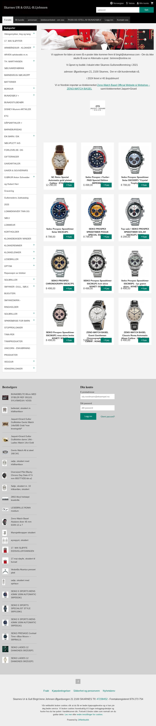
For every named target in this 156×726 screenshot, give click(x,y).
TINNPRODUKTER (13, 341)
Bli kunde (19, 20)
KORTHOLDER (11, 232)
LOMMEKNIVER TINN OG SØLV (17, 214)
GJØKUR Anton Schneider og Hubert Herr (17, 180)
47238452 (102, 699)
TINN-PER (9, 334)
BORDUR (8, 89)
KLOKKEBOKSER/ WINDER (17, 238)
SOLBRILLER (10, 280)
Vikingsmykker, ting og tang (17, 34)
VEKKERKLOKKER (13, 368)
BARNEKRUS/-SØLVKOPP (17, 75)
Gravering (9, 191)
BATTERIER (10, 82)
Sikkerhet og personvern (86, 691)
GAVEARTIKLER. (12, 163)
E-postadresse (87, 392)
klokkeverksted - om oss (52, 20)
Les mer (69, 714)
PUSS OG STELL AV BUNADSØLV (84, 20)
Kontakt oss (122, 20)
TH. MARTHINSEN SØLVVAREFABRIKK (14, 64)
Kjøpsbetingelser (61, 691)
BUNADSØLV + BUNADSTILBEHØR (14, 99)
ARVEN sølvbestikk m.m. (16, 54)
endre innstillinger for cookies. (90, 714)
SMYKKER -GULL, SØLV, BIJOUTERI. (16, 290)
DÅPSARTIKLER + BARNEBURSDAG (13, 126)
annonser (32, 20)
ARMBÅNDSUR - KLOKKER (17, 48)
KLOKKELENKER (12, 252)
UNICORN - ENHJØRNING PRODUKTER (17, 351)
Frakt (46, 691)
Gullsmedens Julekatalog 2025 (16, 201)
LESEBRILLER (11, 259)
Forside (7, 20)
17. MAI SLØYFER (13, 41)
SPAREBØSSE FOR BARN (17, 321)
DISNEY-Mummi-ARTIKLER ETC (17, 112)
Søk (146, 10)
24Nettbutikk (83, 720)
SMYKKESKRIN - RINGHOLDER (12, 303)
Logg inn (109, 20)
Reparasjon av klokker (15, 273)
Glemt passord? (108, 416)
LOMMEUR (9, 225)
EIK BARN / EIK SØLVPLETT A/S (12, 139)
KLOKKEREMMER (13, 245)
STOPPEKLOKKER (13, 327)
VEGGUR (8, 362)
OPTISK (8, 266)
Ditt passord (86, 403)
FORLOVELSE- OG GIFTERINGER (13, 153)
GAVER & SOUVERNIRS (16, 170)
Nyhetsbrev (109, 691)
